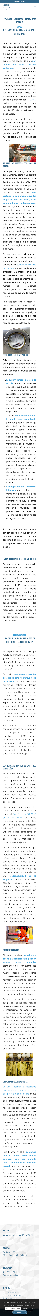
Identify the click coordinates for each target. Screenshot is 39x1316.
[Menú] (35, 6)
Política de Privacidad (12, 1295)
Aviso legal (7, 1298)
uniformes (22, 635)
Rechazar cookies (28, 1308)
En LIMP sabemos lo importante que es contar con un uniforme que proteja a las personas (19, 1090)
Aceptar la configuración (13, 1308)
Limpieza (19, 27)
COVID (32, 99)
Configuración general (20, 1312)
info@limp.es (15, 1275)
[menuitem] (35, 6)
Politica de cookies (11, 1292)
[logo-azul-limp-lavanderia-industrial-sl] (16, 6)
